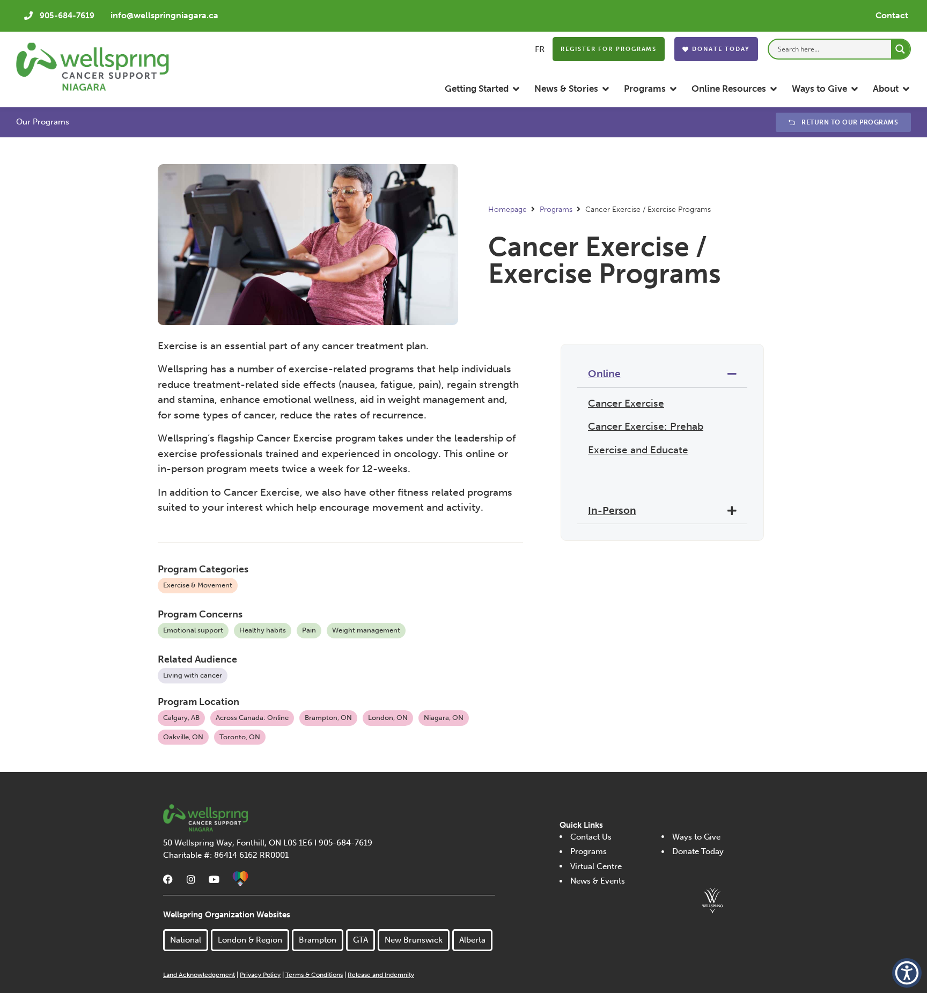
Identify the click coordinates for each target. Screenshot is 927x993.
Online (604, 373)
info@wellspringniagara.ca (164, 15)
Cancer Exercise (626, 403)
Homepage (507, 209)
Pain (309, 630)
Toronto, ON (239, 737)
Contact (892, 15)
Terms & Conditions (314, 975)
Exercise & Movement (197, 585)
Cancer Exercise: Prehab (645, 426)
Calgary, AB (181, 718)
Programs (556, 209)
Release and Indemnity (381, 975)
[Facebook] (168, 879)
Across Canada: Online (252, 718)
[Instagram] (191, 879)
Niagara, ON (444, 718)
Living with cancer (192, 675)
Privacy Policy (260, 975)
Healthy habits (262, 630)
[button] (482, 88)
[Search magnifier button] (900, 49)
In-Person (612, 510)
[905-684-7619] (28, 15)
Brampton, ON (328, 718)
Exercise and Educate (638, 450)
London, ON (388, 718)
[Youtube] (214, 879)
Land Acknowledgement (199, 975)
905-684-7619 (67, 15)
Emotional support (193, 630)
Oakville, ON (183, 737)
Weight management (366, 630)
